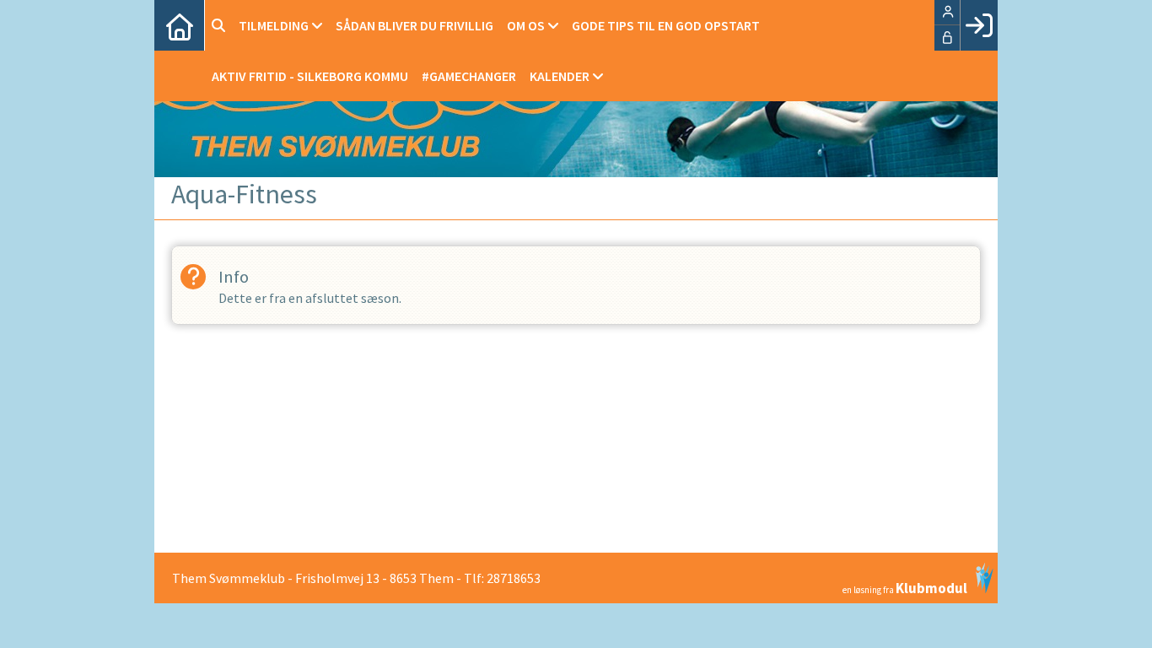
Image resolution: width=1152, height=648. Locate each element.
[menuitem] (179, 25)
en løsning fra (904, 587)
